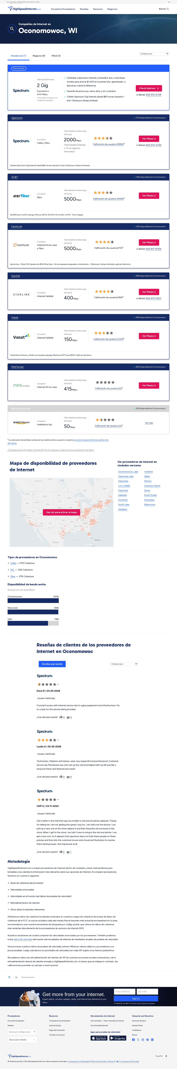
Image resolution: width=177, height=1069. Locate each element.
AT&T (14, 177)
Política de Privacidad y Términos (102, 1061)
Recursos (98, 9)
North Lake (123, 504)
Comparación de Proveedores (59, 1021)
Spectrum (17, 117)
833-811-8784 (153, 248)
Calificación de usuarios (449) (108, 339)
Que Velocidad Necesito (99, 1025)
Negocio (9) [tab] (39, 55)
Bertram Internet (20, 408)
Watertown (149, 504)
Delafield (122, 495)
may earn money (16, 2)
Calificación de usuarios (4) (108, 425)
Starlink (15, 275)
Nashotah (123, 490)
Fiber (12, 576)
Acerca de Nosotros (139, 1021)
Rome (147, 490)
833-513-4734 (153, 94)
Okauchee (123, 481)
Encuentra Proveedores (63, 9)
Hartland (148, 471)
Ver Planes (146, 138)
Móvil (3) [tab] (56, 55)
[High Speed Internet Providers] (24, 9)
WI (16, 977)
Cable (13, 563)
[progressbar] (33, 600)
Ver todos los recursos (57, 1035)
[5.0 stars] (111, 138)
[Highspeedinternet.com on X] (138, 1040)
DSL (12, 569)
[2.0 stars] (99, 138)
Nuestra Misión (137, 1025)
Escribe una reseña (52, 664)
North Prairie (150, 495)
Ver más (149, 423)
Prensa (134, 1035)
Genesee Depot (152, 485)
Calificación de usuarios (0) (108, 388)
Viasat (14, 317)
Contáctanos (136, 1030)
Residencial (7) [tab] (18, 55)
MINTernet (17, 366)
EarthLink (16, 226)
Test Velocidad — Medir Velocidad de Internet (107, 1021)
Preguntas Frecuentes (57, 1030)
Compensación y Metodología (78, 1061)
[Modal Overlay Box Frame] (88, 996)
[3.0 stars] (103, 138)
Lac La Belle (124, 485)
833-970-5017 (153, 298)
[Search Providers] (34, 1032)
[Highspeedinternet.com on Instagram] (142, 1040)
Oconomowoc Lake (128, 471)
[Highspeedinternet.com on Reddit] (147, 1040)
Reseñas (84, 9)
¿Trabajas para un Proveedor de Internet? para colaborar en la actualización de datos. (51, 450)
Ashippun (122, 509)
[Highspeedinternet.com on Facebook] (133, 1040)
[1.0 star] (95, 138)
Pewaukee (149, 500)
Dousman (123, 500)
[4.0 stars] (107, 138)
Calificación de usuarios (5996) (108, 144)
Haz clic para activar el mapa (61, 512)
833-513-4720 (153, 145)
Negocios (112, 9)
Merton (148, 481)
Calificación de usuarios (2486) (108, 198)
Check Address (146, 88)
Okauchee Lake (125, 476)
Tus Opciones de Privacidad (129, 1061)
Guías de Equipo (55, 1025)
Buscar (162, 8)
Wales (147, 476)
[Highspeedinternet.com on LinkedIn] (152, 1040)
